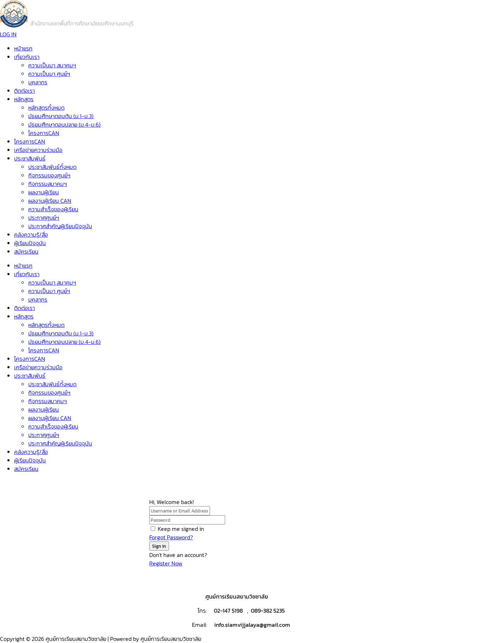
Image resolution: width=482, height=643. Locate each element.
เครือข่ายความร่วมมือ (38, 150)
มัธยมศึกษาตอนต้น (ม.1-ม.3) (61, 116)
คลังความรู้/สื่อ (31, 234)
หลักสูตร (24, 99)
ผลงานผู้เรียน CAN (49, 200)
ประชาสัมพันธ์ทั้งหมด (52, 167)
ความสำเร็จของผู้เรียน (53, 209)
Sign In (159, 546)
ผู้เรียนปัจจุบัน (30, 243)
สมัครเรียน (26, 251)
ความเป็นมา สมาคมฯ (52, 65)
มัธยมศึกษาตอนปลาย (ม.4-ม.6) (64, 124)
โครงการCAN (43, 133)
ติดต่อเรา (24, 90)
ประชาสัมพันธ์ (30, 158)
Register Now (165, 563)
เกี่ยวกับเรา (27, 57)
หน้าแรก (23, 48)
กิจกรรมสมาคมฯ (47, 184)
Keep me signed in (181, 528)
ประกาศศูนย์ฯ (43, 217)
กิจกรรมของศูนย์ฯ (49, 175)
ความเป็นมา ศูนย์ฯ (49, 73)
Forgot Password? (171, 537)
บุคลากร (37, 82)
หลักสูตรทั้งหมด (46, 107)
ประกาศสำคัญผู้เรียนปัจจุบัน (60, 226)
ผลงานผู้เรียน (43, 192)
